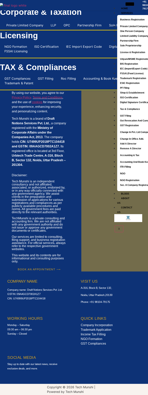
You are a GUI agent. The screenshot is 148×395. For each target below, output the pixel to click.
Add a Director (128, 143)
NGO (122, 173)
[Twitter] (25, 377)
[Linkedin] (57, 377)
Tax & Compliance (130, 109)
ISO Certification (129, 97)
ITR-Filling (125, 166)
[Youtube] (33, 377)
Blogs (125, 193)
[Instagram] (41, 377)
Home (124, 8)
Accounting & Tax (129, 155)
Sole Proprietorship (131, 45)
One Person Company (132, 31)
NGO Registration (129, 180)
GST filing (125, 115)
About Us (123, 200)
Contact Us (124, 210)
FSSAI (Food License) (132, 73)
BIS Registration (129, 64)
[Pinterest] (49, 377)
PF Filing (124, 88)
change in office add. (132, 139)
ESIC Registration (130, 83)
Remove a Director (130, 148)
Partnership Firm (129, 40)
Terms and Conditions (47, 97)
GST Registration (129, 125)
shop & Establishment (132, 92)
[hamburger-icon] (129, 4)
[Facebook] (17, 377)
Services (127, 13)
